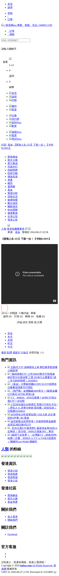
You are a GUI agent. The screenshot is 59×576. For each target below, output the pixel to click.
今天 (10, 346)
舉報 (33, 313)
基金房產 (13, 502)
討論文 (24, 352)
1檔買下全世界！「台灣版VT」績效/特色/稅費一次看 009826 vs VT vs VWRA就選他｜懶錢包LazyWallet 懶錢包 (32, 438)
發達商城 (13, 477)
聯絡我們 (13, 520)
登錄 (10, 13)
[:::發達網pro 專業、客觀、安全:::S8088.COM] (26, 25)
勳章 (14, 126)
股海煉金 (13, 156)
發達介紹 (13, 470)
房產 (10, 180)
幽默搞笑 (13, 206)
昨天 (10, 343)
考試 (17, 139)
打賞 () (17, 316)
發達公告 (13, 219)
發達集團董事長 (16, 228)
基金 (10, 144)
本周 (10, 340)
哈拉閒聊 (13, 209)
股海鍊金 (13, 495)
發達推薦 (13, 474)
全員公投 (13, 216)
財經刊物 (13, 173)
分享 (11, 31)
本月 (10, 336)
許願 (14, 100)
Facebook (12, 534)
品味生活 (13, 196)
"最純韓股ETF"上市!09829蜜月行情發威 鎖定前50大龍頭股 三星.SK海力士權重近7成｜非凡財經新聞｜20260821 (32, 377)
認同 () (6, 316)
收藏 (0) (39, 316)
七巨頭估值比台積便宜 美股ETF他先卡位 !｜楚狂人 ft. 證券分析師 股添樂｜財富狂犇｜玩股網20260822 (33, 407)
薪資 (14, 109)
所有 (10, 333)
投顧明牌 (13, 170)
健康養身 (13, 213)
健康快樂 (13, 199)
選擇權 (11, 186)
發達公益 (13, 480)
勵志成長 (13, 203)
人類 (3, 228)
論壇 (10, 7)
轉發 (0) (28, 316)
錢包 (14, 106)
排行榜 (15, 119)
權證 (10, 183)
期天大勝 (13, 160)
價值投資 (13, 176)
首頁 (10, 4)
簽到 (17, 122)
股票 (14, 135)
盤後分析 (13, 193)
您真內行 (13, 166)
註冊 (10, 19)
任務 (14, 115)
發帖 (11, 34)
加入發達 (13, 516)
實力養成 (13, 163)
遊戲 (17, 132)
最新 (3, 352)
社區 (3, 144)
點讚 (9, 352)
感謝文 (16, 352)
